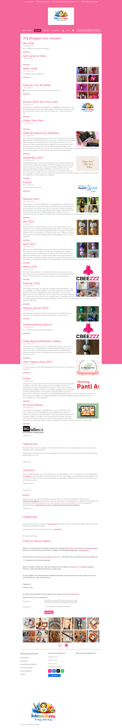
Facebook (84, 567)
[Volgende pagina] (66, 645)
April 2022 (29, 244)
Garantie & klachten (26, 667)
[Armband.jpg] (28, 623)
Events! (27, 182)
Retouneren (24, 661)
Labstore (73, 548)
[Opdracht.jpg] (54, 623)
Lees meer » (26, 52)
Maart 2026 (30, 68)
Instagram (73, 567)
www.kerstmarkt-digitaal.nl (31, 501)
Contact (22, 674)
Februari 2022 (31, 283)
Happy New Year (33, 120)
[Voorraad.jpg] (80, 636)
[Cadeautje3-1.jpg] (93, 623)
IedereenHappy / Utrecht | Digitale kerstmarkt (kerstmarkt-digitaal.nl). (58, 505)
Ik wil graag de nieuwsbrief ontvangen (58, 606)
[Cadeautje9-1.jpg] (67, 636)
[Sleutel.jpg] (54, 636)
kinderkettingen (84, 550)
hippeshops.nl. (53, 524)
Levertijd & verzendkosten (28, 664)
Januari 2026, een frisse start (40, 101)
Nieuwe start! (31, 198)
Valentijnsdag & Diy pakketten (41, 133)
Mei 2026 (28, 43)
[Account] (63, 30)
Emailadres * (27, 601)
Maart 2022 (30, 266)
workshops (75, 594)
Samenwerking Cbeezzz (37, 324)
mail (90, 567)
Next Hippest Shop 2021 (38, 361)
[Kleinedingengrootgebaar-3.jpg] (93, 636)
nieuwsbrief (57, 529)
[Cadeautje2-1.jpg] (67, 623)
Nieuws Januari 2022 (35, 308)
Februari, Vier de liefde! (37, 85)
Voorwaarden (24, 657)
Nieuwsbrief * (27, 607)
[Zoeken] (68, 30)
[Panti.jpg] (80, 623)
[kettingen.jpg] (28, 636)
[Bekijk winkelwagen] (73, 30)
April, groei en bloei (34, 56)
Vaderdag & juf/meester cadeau (42, 341)
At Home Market (33, 405)
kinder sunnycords (71, 550)
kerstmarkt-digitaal (46, 557)
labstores (28, 476)
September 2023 (33, 157)
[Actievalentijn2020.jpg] (41, 623)
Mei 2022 (28, 221)
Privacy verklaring (25, 671)
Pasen (26, 378)
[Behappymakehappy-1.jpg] (41, 636)
